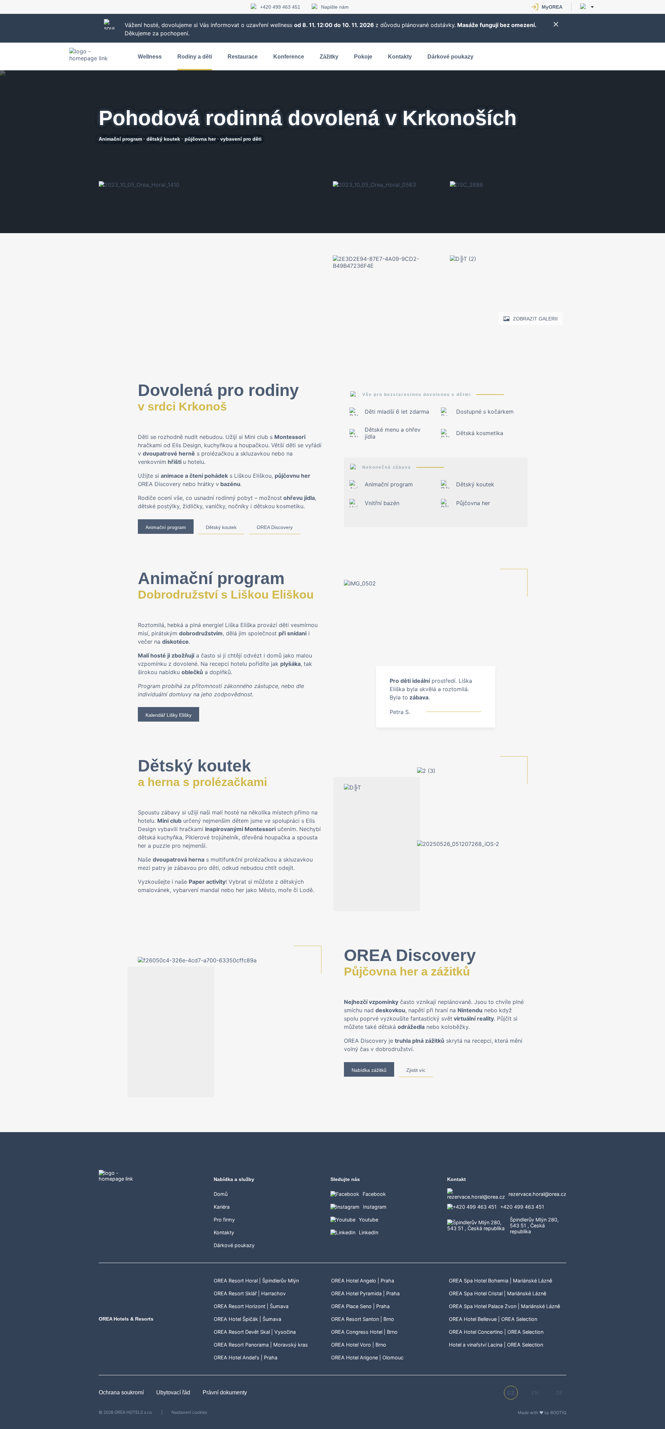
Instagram (375, 1207)
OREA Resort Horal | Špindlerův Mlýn (256, 1281)
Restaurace (243, 57)
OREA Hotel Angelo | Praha (362, 1281)
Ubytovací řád (174, 1392)
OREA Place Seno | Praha (360, 1306)
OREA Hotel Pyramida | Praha (365, 1293)
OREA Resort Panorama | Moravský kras (261, 1345)
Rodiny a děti (194, 57)
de (559, 1393)
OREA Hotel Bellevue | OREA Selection (493, 1319)
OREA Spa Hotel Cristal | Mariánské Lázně (497, 1293)
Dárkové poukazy (450, 57)
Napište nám (335, 7)
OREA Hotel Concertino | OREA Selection (496, 1332)
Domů (221, 1194)
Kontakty (400, 57)
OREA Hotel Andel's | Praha (245, 1357)
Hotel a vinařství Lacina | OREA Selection (496, 1345)
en (535, 1393)
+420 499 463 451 (280, 7)
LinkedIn (368, 1232)
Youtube (368, 1220)
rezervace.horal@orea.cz (537, 1194)
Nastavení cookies (189, 1412)
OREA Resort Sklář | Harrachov (250, 1293)
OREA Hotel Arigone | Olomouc (367, 1357)
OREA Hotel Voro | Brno (358, 1345)
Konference (288, 57)
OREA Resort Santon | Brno (362, 1319)
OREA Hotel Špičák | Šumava (247, 1319)
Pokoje (363, 57)
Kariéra (222, 1207)
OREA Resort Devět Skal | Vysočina (255, 1332)
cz (510, 1393)
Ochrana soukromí (122, 1392)
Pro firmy (224, 1220)
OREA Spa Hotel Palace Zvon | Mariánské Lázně (504, 1306)
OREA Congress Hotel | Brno (364, 1332)
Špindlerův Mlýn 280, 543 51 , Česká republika (534, 1225)
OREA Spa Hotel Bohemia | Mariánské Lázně (500, 1281)
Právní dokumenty (225, 1392)
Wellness (150, 57)
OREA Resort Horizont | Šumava (251, 1306)
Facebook (374, 1194)
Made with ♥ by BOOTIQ (542, 1412)
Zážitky (329, 57)
